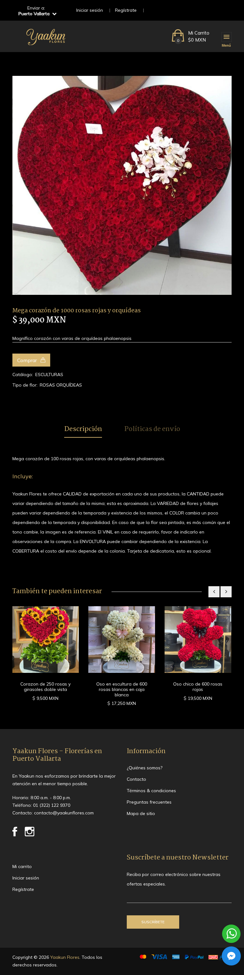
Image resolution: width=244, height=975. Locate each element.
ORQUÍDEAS (69, 385)
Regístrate (126, 10)
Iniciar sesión (89, 10)
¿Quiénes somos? (144, 768)
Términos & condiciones (151, 790)
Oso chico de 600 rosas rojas (197, 686)
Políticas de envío (152, 429)
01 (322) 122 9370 (51, 805)
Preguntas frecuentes (149, 802)
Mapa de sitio (141, 813)
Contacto (136, 779)
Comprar (27, 360)
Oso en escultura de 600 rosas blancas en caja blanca (121, 689)
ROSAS (47, 385)
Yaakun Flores (64, 957)
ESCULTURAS (49, 374)
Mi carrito (22, 866)
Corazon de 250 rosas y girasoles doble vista (45, 686)
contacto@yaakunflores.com (64, 813)
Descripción (83, 429)
